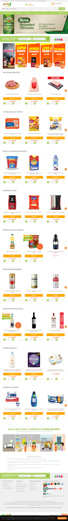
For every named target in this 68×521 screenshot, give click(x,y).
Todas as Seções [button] (8, 13)
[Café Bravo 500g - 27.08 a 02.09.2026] (34, 56)
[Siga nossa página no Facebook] (59, 39)
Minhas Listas (33, 488)
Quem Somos (6, 483)
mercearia (41, 460)
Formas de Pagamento (21, 485)
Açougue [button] (36, 13)
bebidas (45, 460)
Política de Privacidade (21, 486)
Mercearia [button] (19, 13)
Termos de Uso (19, 483)
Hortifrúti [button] (44, 13)
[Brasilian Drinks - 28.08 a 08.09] (9, 56)
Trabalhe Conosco (7, 486)
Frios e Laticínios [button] (62, 13)
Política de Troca (20, 488)
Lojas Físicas (5, 485)
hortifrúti (54, 460)
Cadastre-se (31, 5)
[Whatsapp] (55, 39)
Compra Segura (33, 483)
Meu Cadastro (33, 490)
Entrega (31, 485)
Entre (30, 4)
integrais (18, 462)
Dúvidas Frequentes (20, 491)
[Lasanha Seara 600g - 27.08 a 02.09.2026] (59, 56)
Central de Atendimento (8, 488)
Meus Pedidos (33, 486)
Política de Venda (20, 490)
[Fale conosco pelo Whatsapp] (55, 476)
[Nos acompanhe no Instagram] (57, 476)
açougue (50, 460)
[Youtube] (62, 39)
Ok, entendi (62, 518)
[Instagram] (57, 39)
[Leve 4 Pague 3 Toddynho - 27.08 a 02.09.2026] (47, 56)
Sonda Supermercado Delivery (7, 4)
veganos (14, 462)
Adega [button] (52, 13)
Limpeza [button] (28, 13)
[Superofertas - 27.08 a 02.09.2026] (21, 56)
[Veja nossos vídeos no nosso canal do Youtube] (62, 476)
